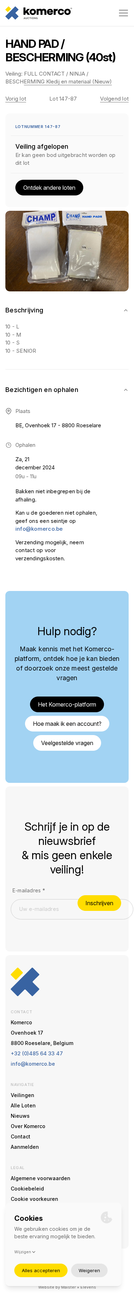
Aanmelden (25, 1147)
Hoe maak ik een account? (67, 723)
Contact (20, 1136)
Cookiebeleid (27, 1189)
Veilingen (22, 1095)
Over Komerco (28, 1126)
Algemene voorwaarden (40, 1178)
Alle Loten (23, 1105)
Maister (68, 1287)
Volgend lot (114, 98)
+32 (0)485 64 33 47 (37, 1053)
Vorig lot (15, 98)
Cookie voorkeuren (34, 1199)
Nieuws (20, 1116)
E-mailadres (29, 890)
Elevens (88, 1287)
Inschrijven (99, 903)
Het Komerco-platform (67, 704)
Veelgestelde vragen (67, 742)
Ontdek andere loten (49, 187)
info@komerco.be (39, 528)
